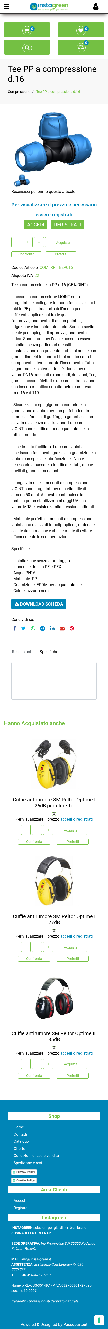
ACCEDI (35, 225)
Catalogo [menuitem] (21, 1141)
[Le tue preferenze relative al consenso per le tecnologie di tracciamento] (99, 1320)
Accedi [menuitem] (19, 1200)
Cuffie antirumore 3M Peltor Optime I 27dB (54, 919)
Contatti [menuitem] (20, 1134)
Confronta (26, 254)
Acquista (63, 243)
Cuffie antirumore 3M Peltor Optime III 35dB (54, 1036)
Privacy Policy (25, 1172)
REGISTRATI (67, 225)
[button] (54, 141)
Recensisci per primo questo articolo (43, 191)
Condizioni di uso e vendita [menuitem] (36, 1155)
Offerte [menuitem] (19, 1148)
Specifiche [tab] (49, 651)
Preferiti (61, 254)
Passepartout (75, 1324)
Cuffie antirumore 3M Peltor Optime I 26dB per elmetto (54, 803)
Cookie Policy (25, 1180)
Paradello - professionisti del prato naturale (44, 1301)
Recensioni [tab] (21, 651)
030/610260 (40, 1275)
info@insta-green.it (36, 1259)
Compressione (19, 92)
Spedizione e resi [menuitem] (28, 1163)
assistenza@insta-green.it (54, 1264)
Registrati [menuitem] (22, 1208)
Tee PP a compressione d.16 (58, 92)
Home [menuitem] (19, 1127)
